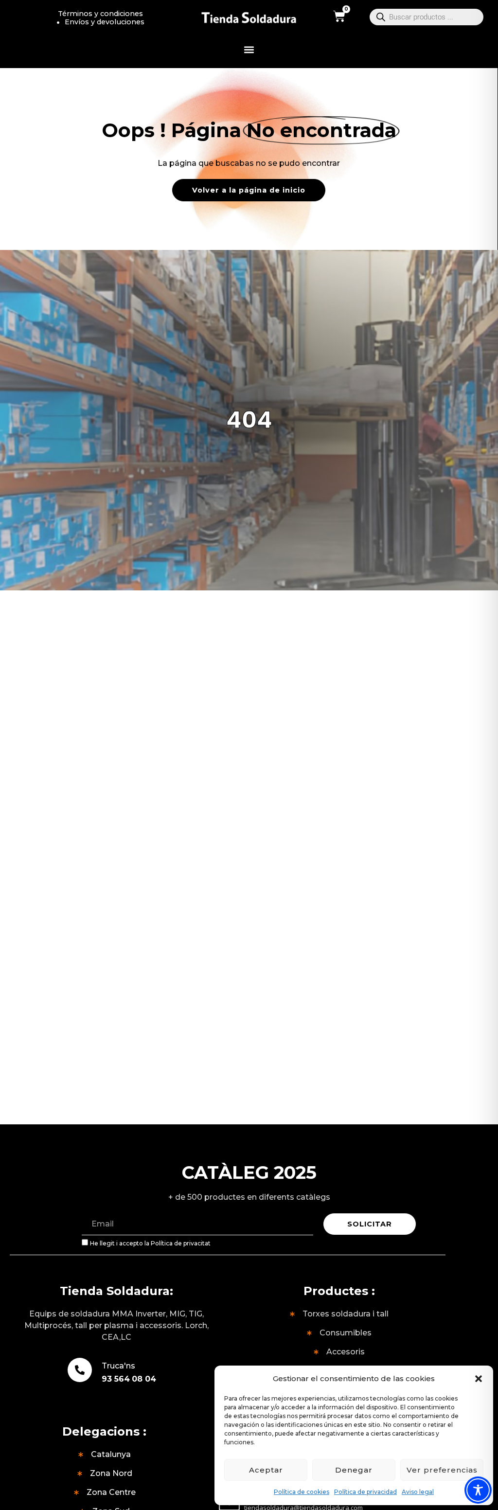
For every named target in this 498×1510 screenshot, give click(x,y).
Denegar (354, 1469)
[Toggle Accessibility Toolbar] (478, 1490)
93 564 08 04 (129, 1379)
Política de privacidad (365, 1491)
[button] (478, 1379)
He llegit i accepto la (150, 1243)
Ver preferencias (442, 1469)
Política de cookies (301, 1491)
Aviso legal (418, 1491)
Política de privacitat (181, 1243)
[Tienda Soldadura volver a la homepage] (249, 18)
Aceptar (266, 1469)
